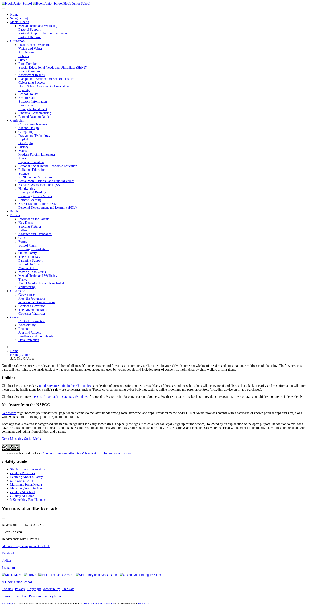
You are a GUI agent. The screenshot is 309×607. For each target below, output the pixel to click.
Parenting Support (30, 260)
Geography (25, 143)
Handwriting (26, 188)
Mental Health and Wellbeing (37, 26)
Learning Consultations (33, 249)
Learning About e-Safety (26, 477)
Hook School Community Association (43, 86)
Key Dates (25, 222)
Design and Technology (34, 135)
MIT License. (90, 603)
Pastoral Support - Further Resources (42, 33)
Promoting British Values (35, 196)
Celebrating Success (31, 82)
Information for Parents (33, 219)
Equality (24, 90)
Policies (23, 56)
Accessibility (27, 325)
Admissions (26, 52)
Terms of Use (11, 596)
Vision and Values (30, 48)
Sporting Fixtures (29, 226)
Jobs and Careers (29, 332)
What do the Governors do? (36, 302)
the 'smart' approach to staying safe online (59, 396)
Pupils (14, 211)
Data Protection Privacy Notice (42, 596)
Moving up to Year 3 (32, 272)
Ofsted (22, 60)
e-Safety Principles (22, 473)
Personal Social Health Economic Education (47, 166)
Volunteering (27, 287)
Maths (22, 150)
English (23, 139)
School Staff (26, 97)
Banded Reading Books (34, 116)
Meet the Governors (31, 298)
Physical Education (31, 162)
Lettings (23, 328)
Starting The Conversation (27, 469)
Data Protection (28, 340)
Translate (68, 589)
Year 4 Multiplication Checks (37, 203)
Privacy (20, 589)
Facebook (8, 553)
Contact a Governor (31, 306)
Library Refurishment (32, 109)
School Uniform (29, 264)
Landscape (25, 105)
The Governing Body (32, 309)
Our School (17, 41)
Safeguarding (19, 18)
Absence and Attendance (35, 234)
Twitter (6, 560)
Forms (22, 241)
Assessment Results (31, 75)
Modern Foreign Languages (36, 154)
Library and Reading (32, 192)
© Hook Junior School (17, 582)
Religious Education (31, 169)
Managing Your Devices (26, 488)
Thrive (22, 279)
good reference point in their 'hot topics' (65, 385)
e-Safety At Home (22, 496)
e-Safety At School (22, 492)
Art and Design (28, 128)
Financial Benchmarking (34, 113)
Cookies (7, 589)
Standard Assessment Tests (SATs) (41, 185)
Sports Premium (29, 71)
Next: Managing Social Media (22, 438)
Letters (23, 230)
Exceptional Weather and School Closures (46, 79)
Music (22, 158)
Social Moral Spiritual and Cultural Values (46, 181)
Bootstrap (7, 603)
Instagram (8, 567)
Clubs (22, 238)
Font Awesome (106, 603)
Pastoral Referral (29, 37)
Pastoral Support (29, 29)
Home (14, 14)
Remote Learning (30, 200)
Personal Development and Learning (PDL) (47, 207)
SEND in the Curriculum (35, 177)
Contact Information (31, 321)
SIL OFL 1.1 (145, 603)
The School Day (29, 256)
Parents (15, 215)
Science (23, 173)
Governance (18, 291)
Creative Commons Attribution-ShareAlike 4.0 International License (86, 453)
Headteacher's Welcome (34, 44)
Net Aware (9, 413)
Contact (15, 317)
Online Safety (27, 253)
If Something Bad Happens (28, 499)
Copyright (34, 589)
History (23, 147)
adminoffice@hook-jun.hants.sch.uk (26, 546)
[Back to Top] (3, 518)
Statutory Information (32, 101)
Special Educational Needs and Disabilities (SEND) (52, 67)
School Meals (27, 245)
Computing (25, 132)
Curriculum (17, 120)
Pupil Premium (28, 63)
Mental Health (19, 22)
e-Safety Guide (20, 355)
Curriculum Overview (33, 124)
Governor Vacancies (31, 313)
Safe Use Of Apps (22, 480)
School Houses (28, 94)
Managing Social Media (26, 484)
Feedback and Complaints (35, 336)
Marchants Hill (28, 268)
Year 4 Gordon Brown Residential (41, 283)
